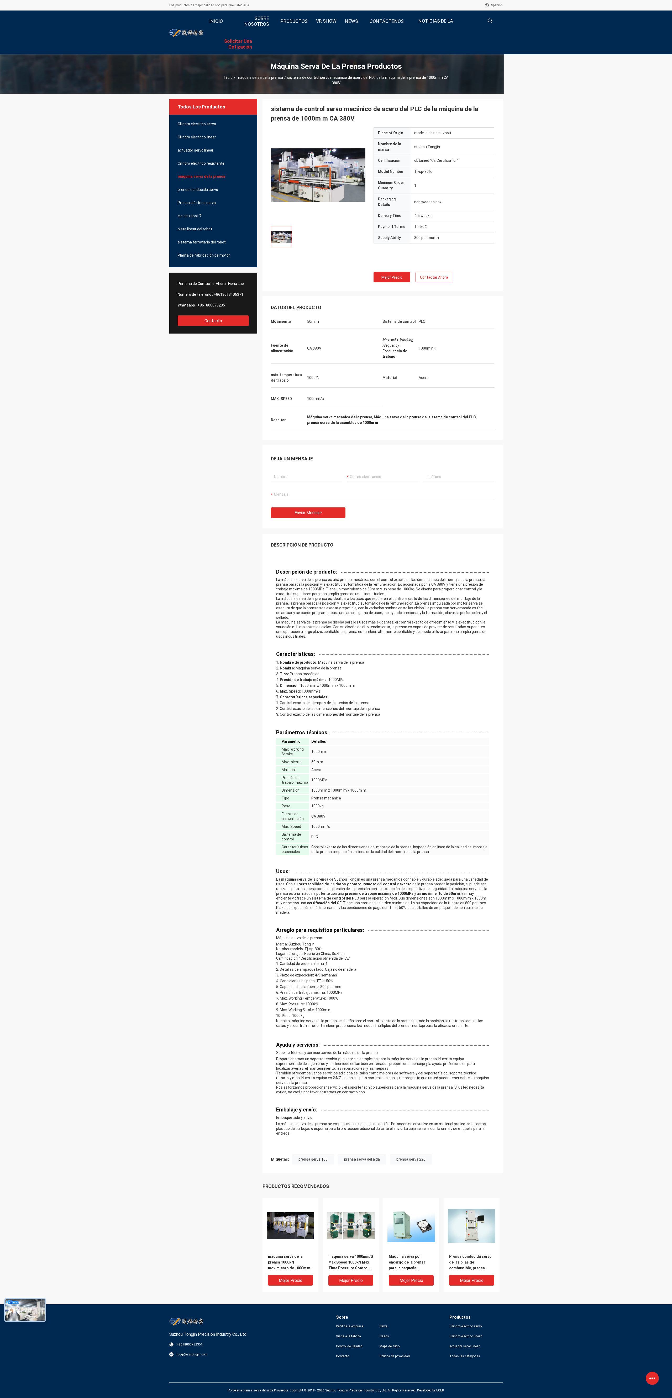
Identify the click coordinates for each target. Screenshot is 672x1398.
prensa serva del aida (362, 1159)
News (383, 1326)
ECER (440, 1390)
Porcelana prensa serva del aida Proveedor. (259, 1390)
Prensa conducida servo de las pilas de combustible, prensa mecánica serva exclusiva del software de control (471, 1262)
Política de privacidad (395, 1356)
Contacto (213, 320)
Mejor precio (391, 277)
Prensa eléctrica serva (197, 203)
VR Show (326, 21)
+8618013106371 (228, 294)
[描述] (490, 21)
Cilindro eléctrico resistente (201, 163)
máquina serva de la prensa (260, 77)
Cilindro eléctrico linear (197, 137)
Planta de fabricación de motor (204, 255)
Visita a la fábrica (348, 1336)
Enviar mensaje (308, 512)
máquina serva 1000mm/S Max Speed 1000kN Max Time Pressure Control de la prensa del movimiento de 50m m (350, 1262)
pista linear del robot (195, 229)
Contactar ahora (434, 277)
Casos (384, 1336)
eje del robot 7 (189, 216)
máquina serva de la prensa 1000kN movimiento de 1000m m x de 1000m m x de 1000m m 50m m (290, 1262)
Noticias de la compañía (435, 25)
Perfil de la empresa (350, 1326)
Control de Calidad (349, 1346)
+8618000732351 (212, 305)
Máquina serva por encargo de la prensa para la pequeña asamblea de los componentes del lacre (409, 1262)
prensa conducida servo (198, 190)
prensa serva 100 (313, 1159)
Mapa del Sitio (390, 1346)
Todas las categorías (464, 1356)
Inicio (228, 77)
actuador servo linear (195, 150)
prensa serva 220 (411, 1159)
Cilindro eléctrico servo (197, 124)
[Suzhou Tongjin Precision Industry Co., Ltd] (186, 32)
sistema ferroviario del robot (202, 242)
